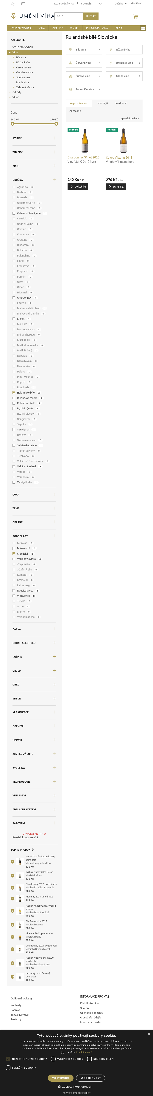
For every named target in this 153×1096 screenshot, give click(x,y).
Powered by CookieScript (75, 1093)
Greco (22, 287)
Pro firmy (14, 1019)
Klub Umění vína (62, 3)
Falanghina (25, 255)
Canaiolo (23, 218)
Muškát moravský (28, 345)
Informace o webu (89, 1022)
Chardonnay (25, 297)
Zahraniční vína (23, 87)
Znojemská (24, 564)
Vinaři (14, 97)
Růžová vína (22, 62)
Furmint (23, 276)
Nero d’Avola (25, 360)
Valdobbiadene (27, 616)
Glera (21, 281)
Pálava (22, 371)
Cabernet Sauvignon (30, 213)
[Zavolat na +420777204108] (14, 3)
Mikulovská (25, 548)
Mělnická (23, 543)
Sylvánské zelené (28, 445)
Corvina (23, 229)
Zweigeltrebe (25, 482)
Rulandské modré (28, 398)
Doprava (14, 1010)
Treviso (22, 601)
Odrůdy (15, 92)
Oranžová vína (23, 72)
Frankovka (24, 266)
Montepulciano (27, 329)
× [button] (146, 1034)
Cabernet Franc (27, 208)
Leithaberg (24, 585)
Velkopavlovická (27, 558)
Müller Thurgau (27, 334)
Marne (22, 611)
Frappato (24, 271)
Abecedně (73, 110)
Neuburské (24, 366)
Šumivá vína (22, 77)
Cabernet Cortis (27, 202)
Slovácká (24, 553)
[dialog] (75, 1063)
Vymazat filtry (31, 833)
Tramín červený (27, 450)
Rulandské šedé (27, 403)
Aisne (21, 606)
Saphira (23, 424)
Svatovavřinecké (28, 440)
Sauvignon (24, 429)
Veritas (22, 471)
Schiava (23, 434)
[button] (75, 1086)
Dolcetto (23, 250)
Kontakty (14, 1005)
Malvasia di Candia (29, 313)
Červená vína (22, 67)
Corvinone (24, 234)
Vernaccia (24, 477)
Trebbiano (24, 456)
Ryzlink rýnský (26, 408)
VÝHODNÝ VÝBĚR (21, 47)
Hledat (89, 16)
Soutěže (85, 3)
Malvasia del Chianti (30, 308)
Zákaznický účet (18, 1014)
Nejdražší (119, 103)
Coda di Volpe (26, 223)
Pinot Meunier (26, 376)
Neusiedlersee (26, 590)
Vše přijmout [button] (59, 1078)
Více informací (82, 1052)
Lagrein (22, 302)
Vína (13, 52)
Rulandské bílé (27, 392)
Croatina (23, 239)
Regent (22, 382)
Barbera (23, 192)
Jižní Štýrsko (25, 569)
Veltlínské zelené (28, 466)
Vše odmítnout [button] (89, 1078)
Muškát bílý (25, 339)
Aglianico (23, 186)
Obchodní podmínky (90, 1012)
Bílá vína (19, 57)
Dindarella (24, 244)
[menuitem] (19, 28)
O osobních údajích (90, 1017)
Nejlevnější (100, 103)
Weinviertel (24, 595)
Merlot (22, 318)
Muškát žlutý (26, 350)
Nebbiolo (23, 355)
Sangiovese (25, 419)
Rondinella (24, 387)
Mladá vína (21, 82)
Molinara (23, 324)
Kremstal (23, 579)
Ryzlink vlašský (27, 413)
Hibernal (23, 292)
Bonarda (23, 197)
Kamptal (23, 574)
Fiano (21, 260)
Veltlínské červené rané (31, 461)
